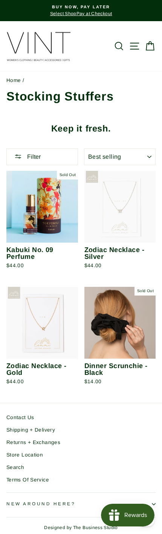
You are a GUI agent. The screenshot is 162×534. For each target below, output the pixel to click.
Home (13, 80)
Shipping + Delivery (30, 430)
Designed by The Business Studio (81, 527)
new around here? (41, 503)
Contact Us (20, 417)
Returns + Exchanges (33, 442)
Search (15, 467)
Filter (33, 156)
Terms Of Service (27, 480)
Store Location (24, 455)
